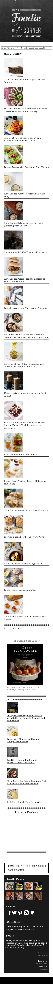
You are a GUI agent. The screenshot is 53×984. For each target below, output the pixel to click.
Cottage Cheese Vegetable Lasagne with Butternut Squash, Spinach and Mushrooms (26, 718)
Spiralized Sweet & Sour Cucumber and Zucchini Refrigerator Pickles (24, 365)
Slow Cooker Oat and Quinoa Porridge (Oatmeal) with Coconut (23, 224)
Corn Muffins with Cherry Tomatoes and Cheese (25, 618)
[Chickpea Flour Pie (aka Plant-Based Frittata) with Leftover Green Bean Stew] (9, 896)
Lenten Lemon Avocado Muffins (20, 590)
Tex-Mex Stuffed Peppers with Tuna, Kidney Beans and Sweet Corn (22, 139)
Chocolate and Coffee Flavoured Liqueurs (25, 252)
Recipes (11, 48)
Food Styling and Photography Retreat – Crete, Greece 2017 (22, 761)
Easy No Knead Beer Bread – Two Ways (24, 536)
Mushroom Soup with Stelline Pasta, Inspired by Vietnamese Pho (24, 928)
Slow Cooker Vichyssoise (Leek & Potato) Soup (25, 195)
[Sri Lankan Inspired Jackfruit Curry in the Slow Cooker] (28, 896)
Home (3, 48)
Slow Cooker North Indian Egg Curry (23, 563)
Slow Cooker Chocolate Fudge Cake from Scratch (25, 80)
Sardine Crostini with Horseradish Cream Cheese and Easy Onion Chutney (25, 110)
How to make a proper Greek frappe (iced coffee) (25, 394)
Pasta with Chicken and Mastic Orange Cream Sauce (23, 740)
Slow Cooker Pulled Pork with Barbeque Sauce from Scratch (24, 280)
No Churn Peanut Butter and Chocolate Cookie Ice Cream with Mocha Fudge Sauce (26, 336)
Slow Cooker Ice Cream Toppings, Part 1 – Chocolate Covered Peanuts (26, 782)
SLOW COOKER (39, 866)
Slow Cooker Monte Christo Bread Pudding (26, 510)
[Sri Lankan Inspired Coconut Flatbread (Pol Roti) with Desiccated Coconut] (19, 896)
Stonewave (44, 969)
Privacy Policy (43, 955)
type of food (22, 48)
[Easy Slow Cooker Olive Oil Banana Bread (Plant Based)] (38, 896)
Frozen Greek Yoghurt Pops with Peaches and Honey (25, 482)
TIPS (28, 866)
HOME (11, 866)
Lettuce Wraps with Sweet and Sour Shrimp (26, 167)
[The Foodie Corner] (26, 23)
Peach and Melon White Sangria (21, 454)
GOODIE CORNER (16, 870)
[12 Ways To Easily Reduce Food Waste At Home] (19, 886)
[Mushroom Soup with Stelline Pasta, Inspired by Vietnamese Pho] (9, 886)
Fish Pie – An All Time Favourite (24, 802)
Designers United (42, 964)
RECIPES (20, 866)
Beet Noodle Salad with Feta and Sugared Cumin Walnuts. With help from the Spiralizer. (25, 425)
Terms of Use (43, 953)
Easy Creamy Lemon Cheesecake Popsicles (25, 308)
